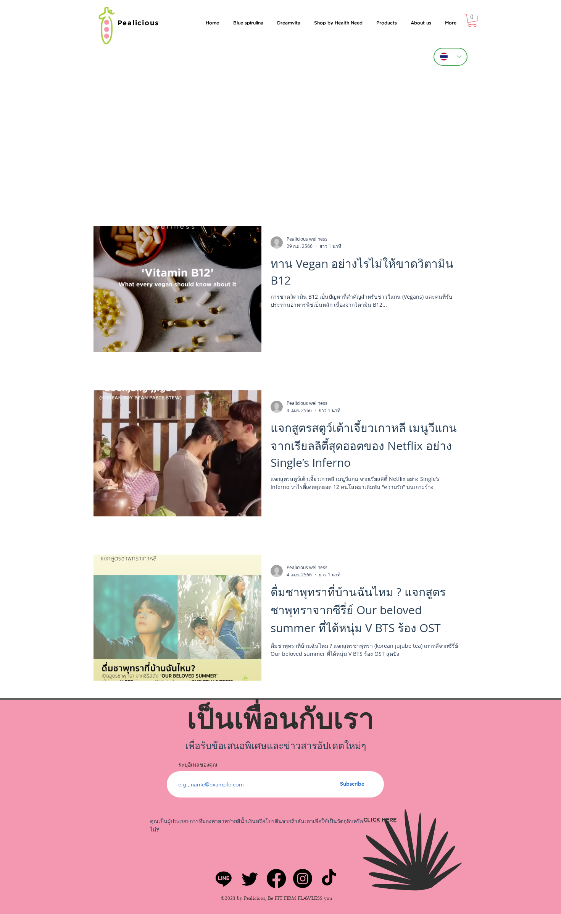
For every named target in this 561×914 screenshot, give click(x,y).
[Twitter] (250, 878)
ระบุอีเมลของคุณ (198, 764)
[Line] (223, 878)
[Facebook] (276, 878)
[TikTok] (329, 878)
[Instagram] (302, 878)
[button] (472, 20)
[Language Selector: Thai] (451, 57)
